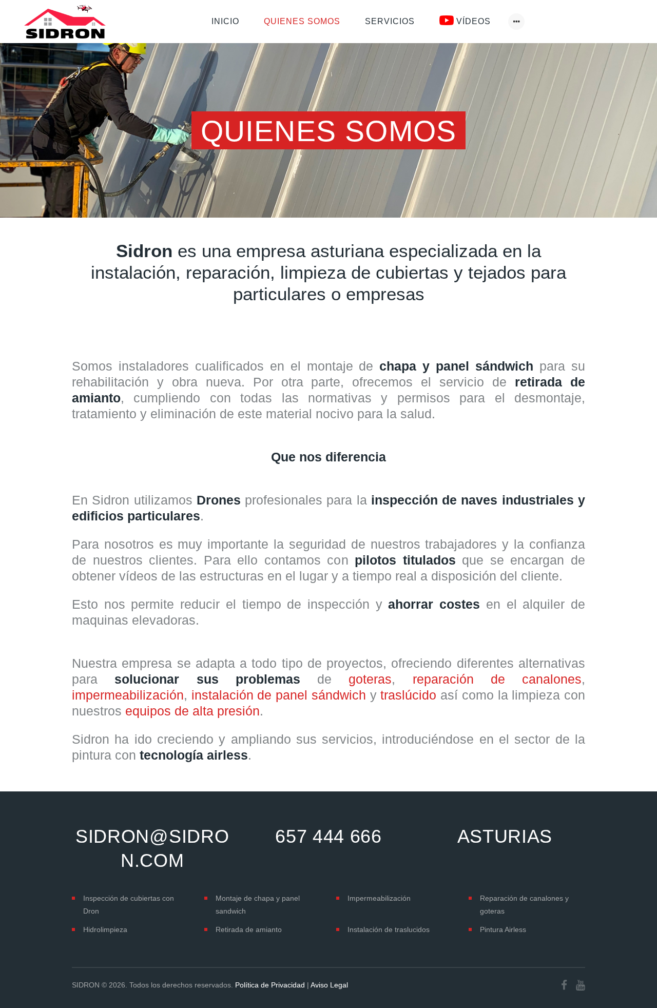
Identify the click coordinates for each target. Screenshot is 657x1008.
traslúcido (408, 695)
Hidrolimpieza (105, 929)
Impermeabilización (379, 898)
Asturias (505, 836)
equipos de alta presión (192, 711)
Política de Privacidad (270, 985)
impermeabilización (128, 695)
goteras (370, 679)
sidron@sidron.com (152, 848)
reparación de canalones (497, 679)
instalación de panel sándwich (278, 695)
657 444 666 (328, 836)
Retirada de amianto (249, 929)
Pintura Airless (503, 929)
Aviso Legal (329, 985)
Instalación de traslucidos (388, 929)
